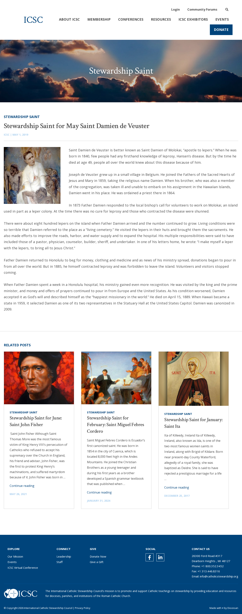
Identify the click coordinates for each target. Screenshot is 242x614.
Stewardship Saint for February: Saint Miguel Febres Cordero (115, 424)
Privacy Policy (82, 608)
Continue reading (22, 486)
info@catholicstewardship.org (219, 576)
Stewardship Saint (22, 116)
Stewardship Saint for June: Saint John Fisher (36, 421)
